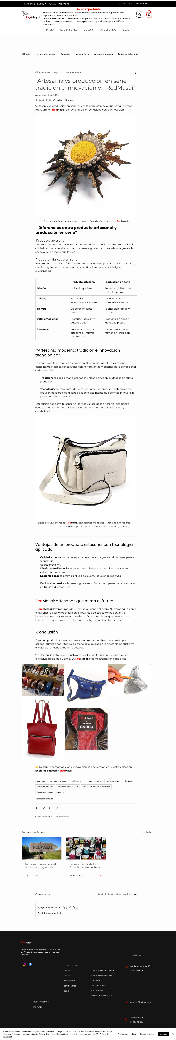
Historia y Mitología (45, 54)
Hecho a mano (77, 781)
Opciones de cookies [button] (127, 1034)
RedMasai (41, 781)
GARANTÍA (95, 980)
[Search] (139, 15)
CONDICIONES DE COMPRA (102, 970)
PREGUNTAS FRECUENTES (102, 995)
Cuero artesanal (94, 781)
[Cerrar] (172, 1034)
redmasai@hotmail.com (140, 1002)
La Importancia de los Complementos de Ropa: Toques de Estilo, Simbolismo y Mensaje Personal (85, 866)
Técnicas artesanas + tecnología (50, 792)
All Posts (26, 54)
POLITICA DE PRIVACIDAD (102, 975)
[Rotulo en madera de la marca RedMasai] (41, 848)
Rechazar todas (147, 1034)
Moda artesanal (112, 781)
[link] (149, 13)
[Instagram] (24, 964)
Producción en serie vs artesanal (96, 786)
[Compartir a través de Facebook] (36, 808)
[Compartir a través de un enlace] (57, 808)
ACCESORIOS (69, 981)
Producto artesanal (58, 781)
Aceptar (163, 1034)
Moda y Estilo (82, 54)
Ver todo (147, 832)
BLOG (66, 991)
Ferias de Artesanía (128, 54)
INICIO (67, 971)
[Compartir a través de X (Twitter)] (43, 808)
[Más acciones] (135, 72)
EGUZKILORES (70, 986)
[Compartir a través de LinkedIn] (50, 808)
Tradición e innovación (68, 786)
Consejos (65, 54)
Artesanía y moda (103, 54)
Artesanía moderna (45, 786)
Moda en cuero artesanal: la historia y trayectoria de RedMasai (41, 866)
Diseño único (129, 781)
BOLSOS (67, 976)
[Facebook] (30, 964)
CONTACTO (37, 1007)
